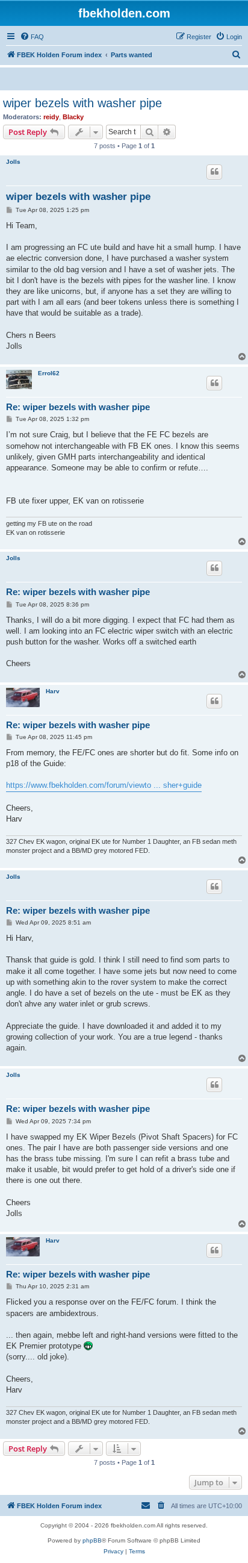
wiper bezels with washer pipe (82, 103)
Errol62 (49, 373)
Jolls (13, 161)
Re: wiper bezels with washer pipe (78, 407)
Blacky (73, 116)
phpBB (92, 1540)
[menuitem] (32, 37)
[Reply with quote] (214, 171)
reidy (51, 116)
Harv (53, 691)
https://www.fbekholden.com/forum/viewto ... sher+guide (104, 785)
